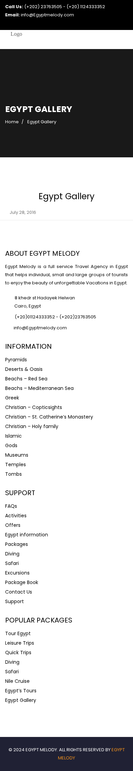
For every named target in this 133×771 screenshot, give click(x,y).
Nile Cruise (17, 681)
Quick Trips (18, 652)
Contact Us (18, 591)
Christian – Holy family (31, 426)
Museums (16, 455)
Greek (12, 397)
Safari (12, 563)
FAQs (11, 506)
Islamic (13, 435)
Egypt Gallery (20, 700)
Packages (16, 544)
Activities (16, 515)
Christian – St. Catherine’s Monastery (49, 416)
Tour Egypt (18, 633)
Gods (11, 445)
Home (12, 122)
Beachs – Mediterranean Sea (39, 388)
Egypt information (26, 534)
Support (14, 601)
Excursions (17, 572)
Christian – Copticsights (33, 407)
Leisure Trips (19, 643)
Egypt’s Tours (20, 690)
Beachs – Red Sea (26, 378)
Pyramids (16, 359)
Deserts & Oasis (24, 369)
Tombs (13, 474)
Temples (15, 464)
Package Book (21, 582)
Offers (12, 525)
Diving (12, 553)
